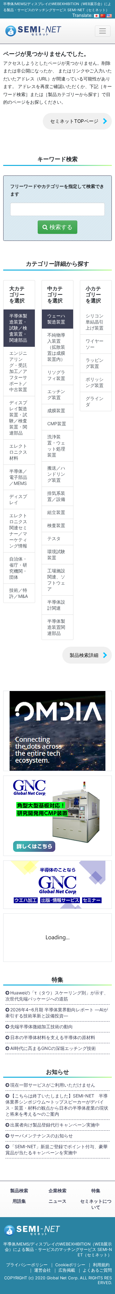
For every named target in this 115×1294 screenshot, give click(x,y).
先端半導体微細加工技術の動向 (41, 1026)
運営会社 (42, 1270)
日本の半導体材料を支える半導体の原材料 (52, 1037)
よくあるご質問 (97, 1270)
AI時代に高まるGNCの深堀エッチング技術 (53, 1048)
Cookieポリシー (70, 1264)
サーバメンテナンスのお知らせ (41, 1135)
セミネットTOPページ (74, 121)
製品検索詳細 (84, 655)
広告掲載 (66, 1270)
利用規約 (101, 1264)
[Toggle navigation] (103, 31)
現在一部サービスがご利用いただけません (52, 1085)
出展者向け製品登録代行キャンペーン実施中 (55, 1124)
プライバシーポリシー (27, 1264)
